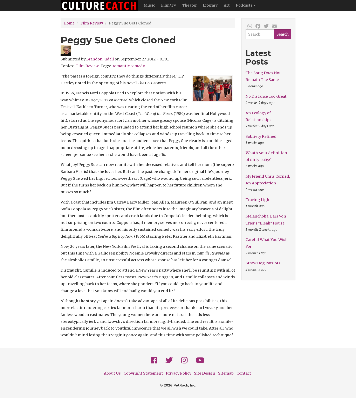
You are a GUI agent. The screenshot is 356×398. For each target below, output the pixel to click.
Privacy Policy (178, 373)
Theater (189, 5)
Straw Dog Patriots (263, 263)
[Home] (101, 5)
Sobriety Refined (261, 136)
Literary (210, 5)
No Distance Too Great (266, 96)
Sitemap (226, 373)
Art (227, 5)
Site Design (204, 373)
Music (149, 5)
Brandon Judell (100, 59)
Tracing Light (258, 199)
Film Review (92, 23)
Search (282, 34)
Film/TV (168, 5)
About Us (112, 373)
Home (69, 23)
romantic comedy (129, 66)
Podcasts (244, 5)
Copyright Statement (143, 373)
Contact (244, 373)
